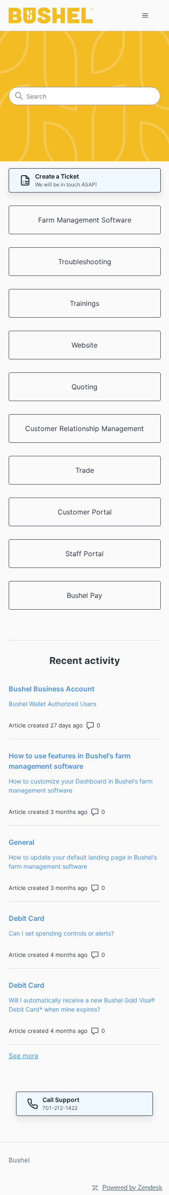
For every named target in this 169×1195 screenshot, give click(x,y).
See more (24, 1056)
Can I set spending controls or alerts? (61, 933)
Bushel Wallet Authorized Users (52, 703)
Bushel (19, 1160)
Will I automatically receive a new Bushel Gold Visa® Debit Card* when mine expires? (82, 1004)
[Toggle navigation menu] (145, 16)
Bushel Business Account (51, 688)
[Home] (51, 15)
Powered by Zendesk (132, 1187)
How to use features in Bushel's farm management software (69, 760)
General (21, 842)
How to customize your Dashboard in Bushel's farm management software (81, 785)
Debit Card (26, 918)
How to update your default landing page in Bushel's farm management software (83, 861)
